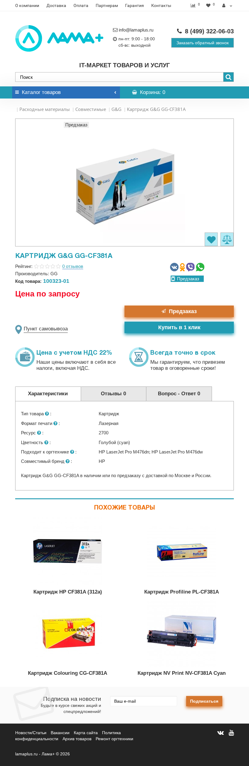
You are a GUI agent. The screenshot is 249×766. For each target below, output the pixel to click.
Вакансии (60, 732)
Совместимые (90, 109)
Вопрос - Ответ (179, 393)
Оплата (80, 5)
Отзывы (113, 393)
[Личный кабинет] (227, 5)
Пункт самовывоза (46, 329)
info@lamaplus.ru (136, 29)
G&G (116, 109)
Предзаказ (183, 311)
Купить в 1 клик (179, 327)
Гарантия (134, 5)
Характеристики (48, 393)
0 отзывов (72, 266)
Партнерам (107, 5)
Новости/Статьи (30, 732)
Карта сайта (86, 732)
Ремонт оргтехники (114, 738)
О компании (27, 5)
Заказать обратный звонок (202, 42)
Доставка (56, 5)
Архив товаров (77, 738)
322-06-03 (209, 31)
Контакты (161, 5)
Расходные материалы (44, 109)
